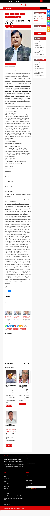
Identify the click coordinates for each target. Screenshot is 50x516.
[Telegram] (18, 326)
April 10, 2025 (10, 389)
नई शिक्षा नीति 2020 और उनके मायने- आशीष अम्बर (11, 385)
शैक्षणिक (17, 13)
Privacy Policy (7, 483)
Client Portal (6, 478)
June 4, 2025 (23, 389)
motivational (22, 329)
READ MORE (9, 406)
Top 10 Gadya (6, 493)
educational (15, 329)
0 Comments (9, 433)
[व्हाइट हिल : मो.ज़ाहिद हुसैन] (8, 313)
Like (9, 290)
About (5, 476)
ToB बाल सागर (6, 491)
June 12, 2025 (9, 26)
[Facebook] (8, 326)
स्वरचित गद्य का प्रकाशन (8, 504)
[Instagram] (48, 26)
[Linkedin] (13, 326)
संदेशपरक (22, 13)
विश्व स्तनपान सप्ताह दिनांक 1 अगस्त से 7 (10, 502)
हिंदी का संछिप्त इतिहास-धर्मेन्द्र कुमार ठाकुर (10, 426)
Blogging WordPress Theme (10, 508)
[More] (22, 326)
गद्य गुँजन (25, 4)
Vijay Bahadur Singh (11, 431)
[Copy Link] (20, 326)
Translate (34, 488)
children (9, 329)
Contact (5, 481)
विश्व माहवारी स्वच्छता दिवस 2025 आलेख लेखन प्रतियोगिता (13, 495)
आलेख (12, 13)
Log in (27, 475)
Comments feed (29, 480)
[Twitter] (10, 326)
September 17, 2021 (11, 429)
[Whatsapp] (6, 326)
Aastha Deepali (18, 26)
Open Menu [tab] (8, 8)
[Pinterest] (15, 326)
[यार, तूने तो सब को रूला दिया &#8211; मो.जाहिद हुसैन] (27, 313)
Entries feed (28, 478)
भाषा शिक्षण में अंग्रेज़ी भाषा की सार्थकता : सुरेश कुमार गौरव (24, 385)
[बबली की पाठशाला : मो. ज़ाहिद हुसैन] (18, 313)
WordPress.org (29, 482)
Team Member (7, 486)
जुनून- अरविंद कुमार (38, 45)
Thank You (6, 488)
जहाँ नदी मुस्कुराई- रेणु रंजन (39, 54)
